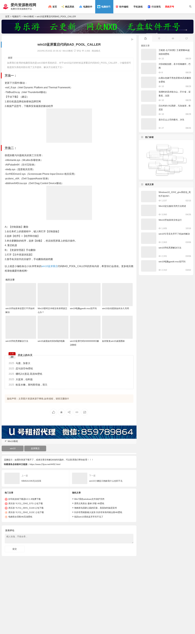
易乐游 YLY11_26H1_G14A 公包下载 (26, 508)
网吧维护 (156, 159)
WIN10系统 (173, 162)
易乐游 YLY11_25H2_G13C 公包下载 (26, 512)
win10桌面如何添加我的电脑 (51, 341)
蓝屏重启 (53, 266)
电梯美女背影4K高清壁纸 (20, 516)
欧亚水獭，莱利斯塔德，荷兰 (28, 384)
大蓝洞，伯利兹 (21, 379)
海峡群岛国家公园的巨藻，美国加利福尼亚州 (95, 508)
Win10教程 (28, 16)
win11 (154, 166)
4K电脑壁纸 (159, 150)
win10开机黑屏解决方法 (16, 341)
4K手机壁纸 (165, 173)
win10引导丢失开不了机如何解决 (174, 234)
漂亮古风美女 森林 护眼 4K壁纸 (89, 503)
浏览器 (174, 170)
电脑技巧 (16, 16)
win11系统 (153, 154)
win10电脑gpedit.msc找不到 (83, 308)
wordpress (164, 146)
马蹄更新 (155, 162)
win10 (44, 266)
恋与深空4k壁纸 (21, 368)
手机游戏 (138, 6)
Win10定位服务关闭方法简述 (172, 206)
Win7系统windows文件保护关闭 (89, 499)
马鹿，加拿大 (19, 363)
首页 (7, 16)
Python (178, 155)
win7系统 (162, 169)
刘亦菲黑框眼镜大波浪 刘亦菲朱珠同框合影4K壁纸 (98, 512)
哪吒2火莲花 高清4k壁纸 (25, 374)
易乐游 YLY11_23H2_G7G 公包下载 (25, 503)
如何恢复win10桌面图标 (113, 341)
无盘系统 (169, 150)
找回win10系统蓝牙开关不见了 (88, 516)
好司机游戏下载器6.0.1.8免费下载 (24, 499)
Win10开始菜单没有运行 (170, 220)
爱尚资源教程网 (23, 5)
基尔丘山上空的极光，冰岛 (171, 119)
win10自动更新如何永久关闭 (115, 308)
